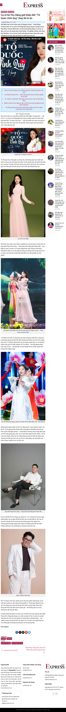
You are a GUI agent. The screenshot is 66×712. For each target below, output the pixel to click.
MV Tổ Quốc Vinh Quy (17, 643)
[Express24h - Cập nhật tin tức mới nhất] (33, 5)
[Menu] (1, 5)
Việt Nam (11, 11)
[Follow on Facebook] (53, 693)
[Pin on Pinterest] (26, 632)
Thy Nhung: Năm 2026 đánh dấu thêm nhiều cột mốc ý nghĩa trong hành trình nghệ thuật (24, 108)
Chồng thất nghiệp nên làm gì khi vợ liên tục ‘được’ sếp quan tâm (59, 111)
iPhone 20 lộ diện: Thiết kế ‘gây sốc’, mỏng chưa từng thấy (59, 60)
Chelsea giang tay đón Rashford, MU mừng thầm (59, 133)
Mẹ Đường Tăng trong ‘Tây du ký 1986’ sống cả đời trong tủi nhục (35, 649)
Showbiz (4, 11)
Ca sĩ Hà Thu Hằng (5, 643)
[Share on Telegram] (29, 632)
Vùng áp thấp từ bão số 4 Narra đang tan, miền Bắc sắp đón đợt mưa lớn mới (59, 160)
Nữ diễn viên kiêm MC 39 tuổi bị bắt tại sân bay (59, 215)
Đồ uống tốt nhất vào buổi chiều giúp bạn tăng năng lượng (59, 85)
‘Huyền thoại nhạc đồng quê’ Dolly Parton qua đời (59, 123)
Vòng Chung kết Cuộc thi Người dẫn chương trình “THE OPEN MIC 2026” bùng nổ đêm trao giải (59, 189)
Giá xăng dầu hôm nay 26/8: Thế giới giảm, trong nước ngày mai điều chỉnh (59, 146)
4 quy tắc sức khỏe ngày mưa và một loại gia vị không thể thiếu (59, 203)
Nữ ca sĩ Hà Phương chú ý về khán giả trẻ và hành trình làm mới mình (24, 91)
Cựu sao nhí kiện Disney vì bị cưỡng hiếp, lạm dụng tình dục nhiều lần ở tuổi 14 (59, 72)
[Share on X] (20, 632)
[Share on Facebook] (16, 632)
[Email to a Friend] (23, 632)
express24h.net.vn (21, 709)
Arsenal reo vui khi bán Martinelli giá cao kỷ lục (59, 225)
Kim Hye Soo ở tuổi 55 (10, 650)
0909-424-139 (53, 679)
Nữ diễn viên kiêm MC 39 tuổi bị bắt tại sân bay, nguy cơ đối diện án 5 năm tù (59, 98)
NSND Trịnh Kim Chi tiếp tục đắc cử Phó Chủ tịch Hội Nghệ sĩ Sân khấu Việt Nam (24, 104)
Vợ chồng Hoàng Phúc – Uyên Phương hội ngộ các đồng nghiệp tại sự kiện (24, 95)
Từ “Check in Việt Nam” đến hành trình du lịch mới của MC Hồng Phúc (24, 99)
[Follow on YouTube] (56, 693)
